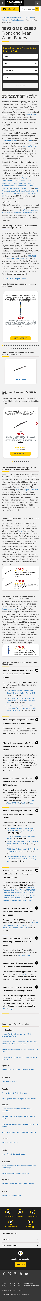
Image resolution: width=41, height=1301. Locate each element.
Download (21, 1264)
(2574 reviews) (20, 450)
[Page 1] (2, 345)
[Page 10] (21, 345)
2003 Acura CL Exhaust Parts (12, 1195)
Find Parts (20, 85)
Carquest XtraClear (9, 141)
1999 (34, 258)
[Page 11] (23, 345)
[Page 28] (29, 348)
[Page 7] (15, 345)
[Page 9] (19, 345)
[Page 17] (36, 345)
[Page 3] (6, 345)
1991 (34, 256)
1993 (3, 258)
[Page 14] (29, 345)
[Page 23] (19, 348)
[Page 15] (32, 345)
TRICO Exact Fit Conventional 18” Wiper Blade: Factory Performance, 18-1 (26, 586)
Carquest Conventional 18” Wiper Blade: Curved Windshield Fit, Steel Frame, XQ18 (16, 180)
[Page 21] (15, 348)
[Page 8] (17, 345)
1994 (8, 258)
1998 (26, 258)
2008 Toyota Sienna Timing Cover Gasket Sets (19, 1099)
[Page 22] (17, 348)
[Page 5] (11, 345)
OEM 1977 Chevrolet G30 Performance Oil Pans (19, 1132)
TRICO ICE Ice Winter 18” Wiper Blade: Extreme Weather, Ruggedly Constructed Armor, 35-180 (25, 574)
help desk (24, 974)
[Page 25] (23, 348)
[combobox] (30, 8)
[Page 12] (25, 345)
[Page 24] (21, 348)
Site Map (19, 1284)
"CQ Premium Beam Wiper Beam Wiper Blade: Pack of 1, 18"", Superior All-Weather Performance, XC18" (21, 708)
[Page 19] (11, 348)
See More (20, 326)
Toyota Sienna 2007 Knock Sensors (14, 1093)
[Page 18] (38, 345)
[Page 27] (27, 348)
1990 (29, 256)
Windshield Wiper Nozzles (24, 213)
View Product (20, 338)
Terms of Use (12, 1284)
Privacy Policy (4, 1284)
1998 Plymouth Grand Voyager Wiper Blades (18, 1069)
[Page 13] (27, 345)
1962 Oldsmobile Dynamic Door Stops (15, 1174)
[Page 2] (4, 345)
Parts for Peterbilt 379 (10, 1142)
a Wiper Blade (24, 955)
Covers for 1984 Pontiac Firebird (13, 1154)
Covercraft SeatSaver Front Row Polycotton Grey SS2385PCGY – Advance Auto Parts (19, 1043)
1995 (13, 258)
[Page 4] (8, 345)
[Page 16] (34, 345)
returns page (8, 1008)
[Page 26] (25, 348)
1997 (22, 258)
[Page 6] (13, 345)
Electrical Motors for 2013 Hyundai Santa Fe (18, 1184)
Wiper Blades (31, 114)
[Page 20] (13, 348)
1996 (17, 258)
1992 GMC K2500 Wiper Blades (14, 278)
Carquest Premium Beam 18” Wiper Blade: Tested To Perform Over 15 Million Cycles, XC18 (19, 185)
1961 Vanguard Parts (9, 1081)
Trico (33, 138)
